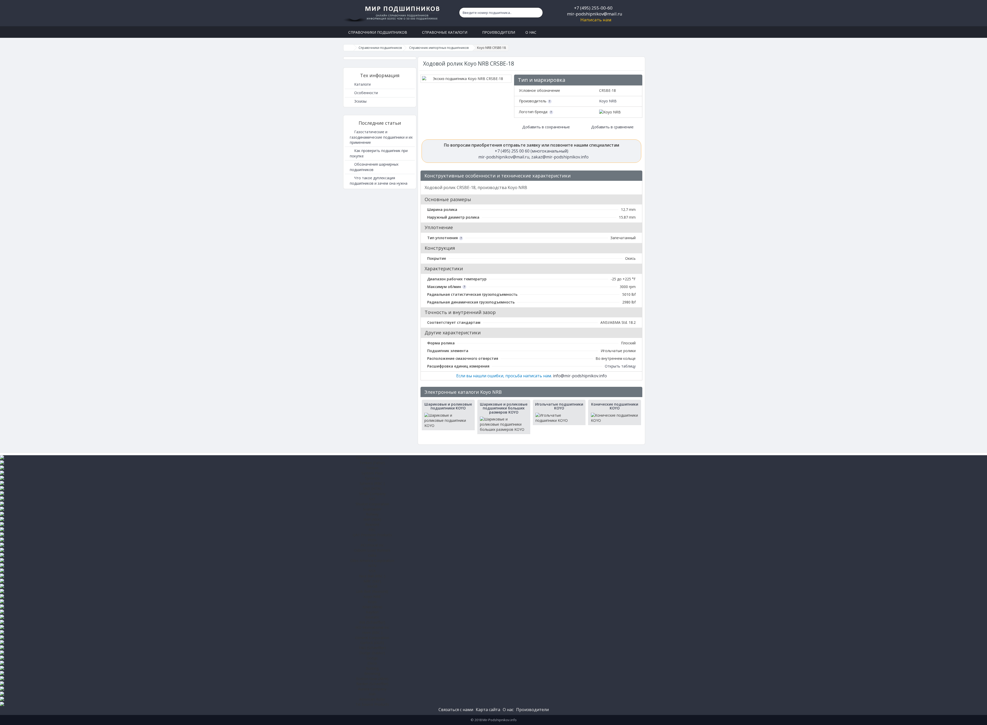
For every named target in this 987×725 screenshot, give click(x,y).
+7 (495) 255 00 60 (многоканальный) (531, 151)
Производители (532, 709)
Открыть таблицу (620, 366)
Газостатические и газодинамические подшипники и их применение (381, 137)
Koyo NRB (608, 101)
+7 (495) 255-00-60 (593, 8)
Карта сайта (488, 709)
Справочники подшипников (380, 48)
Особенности (365, 92)
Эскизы (360, 101)
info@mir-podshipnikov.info (580, 376)
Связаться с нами (455, 709)
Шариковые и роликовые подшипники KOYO (448, 406)
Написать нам (595, 20)
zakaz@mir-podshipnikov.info (560, 157)
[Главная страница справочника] (348, 47)
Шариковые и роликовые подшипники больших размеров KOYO (503, 408)
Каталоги (362, 84)
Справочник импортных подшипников (439, 48)
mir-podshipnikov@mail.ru (594, 14)
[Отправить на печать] (636, 176)
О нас (508, 709)
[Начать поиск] (538, 12)
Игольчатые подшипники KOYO (559, 406)
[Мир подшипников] (392, 13)
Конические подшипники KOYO (614, 406)
